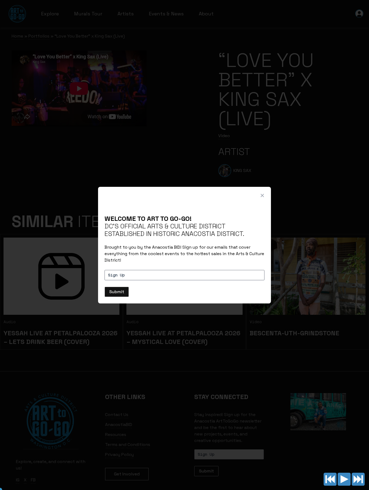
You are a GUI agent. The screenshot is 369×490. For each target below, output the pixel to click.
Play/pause (344, 479)
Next (358, 479)
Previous (330, 479)
